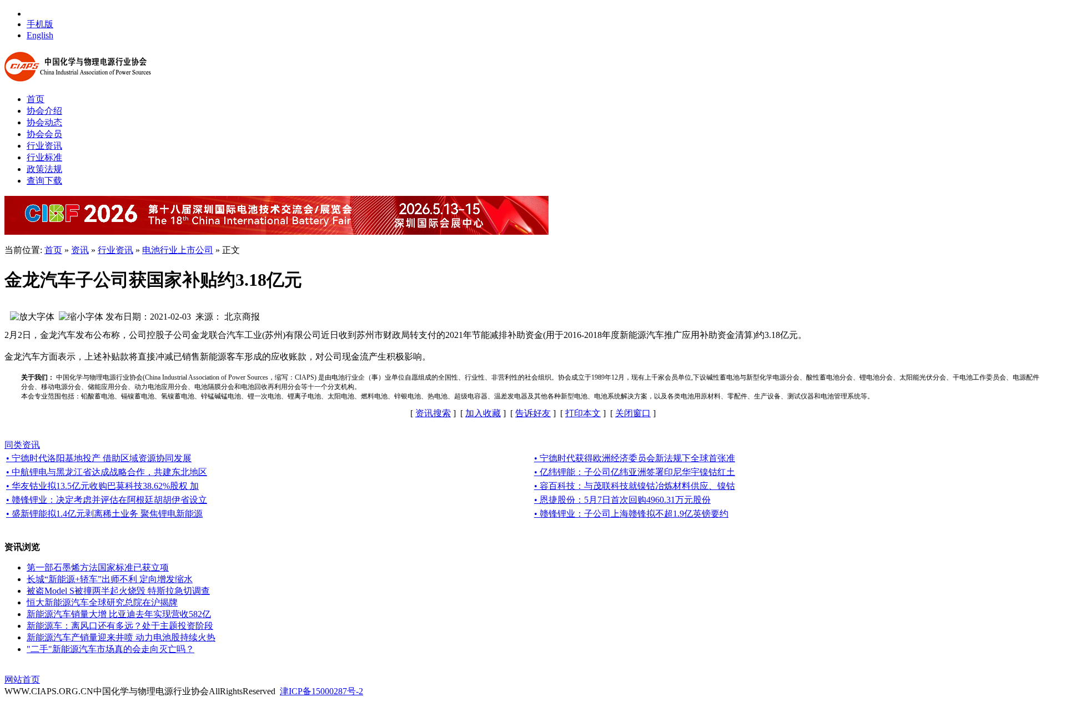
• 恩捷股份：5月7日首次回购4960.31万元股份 (622, 499)
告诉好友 (533, 413)
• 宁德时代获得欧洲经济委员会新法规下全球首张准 (634, 458)
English (40, 35)
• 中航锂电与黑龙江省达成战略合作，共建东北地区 (106, 472)
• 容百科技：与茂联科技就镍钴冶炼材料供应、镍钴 (634, 486)
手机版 (40, 24)
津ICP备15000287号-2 (321, 691)
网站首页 (22, 679)
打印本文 (583, 413)
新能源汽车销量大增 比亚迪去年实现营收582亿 (119, 614)
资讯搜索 (433, 413)
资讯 (80, 250)
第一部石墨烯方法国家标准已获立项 (98, 567)
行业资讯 (115, 250)
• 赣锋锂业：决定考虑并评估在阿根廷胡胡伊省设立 (106, 499)
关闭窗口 (633, 413)
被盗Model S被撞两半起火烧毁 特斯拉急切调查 (118, 590)
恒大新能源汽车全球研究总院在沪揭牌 (102, 602)
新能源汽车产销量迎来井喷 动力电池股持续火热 (121, 637)
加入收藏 (483, 413)
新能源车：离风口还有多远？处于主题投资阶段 (120, 625)
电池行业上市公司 (177, 250)
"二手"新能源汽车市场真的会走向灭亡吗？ (110, 649)
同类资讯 (22, 445)
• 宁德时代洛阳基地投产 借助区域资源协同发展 (99, 458)
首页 (53, 250)
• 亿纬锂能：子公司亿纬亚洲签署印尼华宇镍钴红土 (634, 472)
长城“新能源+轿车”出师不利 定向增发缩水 (110, 579)
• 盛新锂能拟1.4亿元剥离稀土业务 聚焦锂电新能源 (104, 513)
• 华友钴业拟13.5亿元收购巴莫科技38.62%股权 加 (102, 486)
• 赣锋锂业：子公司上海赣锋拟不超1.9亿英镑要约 (631, 513)
